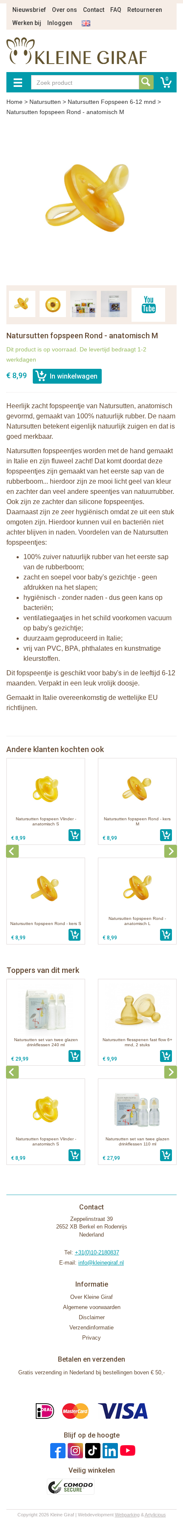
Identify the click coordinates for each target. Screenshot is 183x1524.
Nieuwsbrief (29, 9)
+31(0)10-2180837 (97, 1252)
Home (14, 101)
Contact (93, 9)
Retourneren (144, 9)
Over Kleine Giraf (91, 1297)
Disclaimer (92, 1317)
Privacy (91, 1338)
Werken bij (26, 23)
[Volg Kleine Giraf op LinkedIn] (109, 1450)
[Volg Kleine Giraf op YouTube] (126, 1450)
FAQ (115, 9)
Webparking (127, 1514)
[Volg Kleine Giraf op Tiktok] (91, 1450)
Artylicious (155, 1514)
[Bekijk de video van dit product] (148, 305)
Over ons (64, 9)
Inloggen (59, 23)
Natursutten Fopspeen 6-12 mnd (112, 101)
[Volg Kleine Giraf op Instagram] (74, 1450)
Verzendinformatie (91, 1327)
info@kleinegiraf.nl (101, 1262)
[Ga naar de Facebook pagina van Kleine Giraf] (57, 1450)
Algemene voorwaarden (91, 1307)
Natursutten (45, 101)
